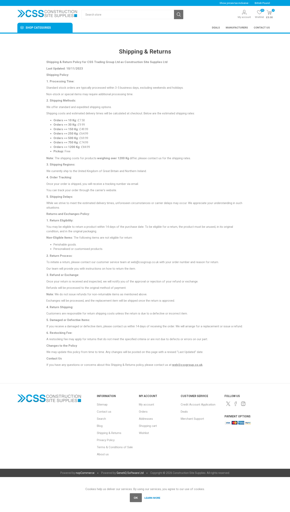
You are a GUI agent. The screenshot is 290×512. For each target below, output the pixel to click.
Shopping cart (148, 426)
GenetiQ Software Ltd (130, 472)
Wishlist (144, 433)
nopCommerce (85, 472)
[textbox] (127, 14)
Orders (143, 411)
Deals (184, 411)
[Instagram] (243, 404)
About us (103, 454)
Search (178, 14)
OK (136, 497)
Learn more (152, 497)
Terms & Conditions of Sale (115, 447)
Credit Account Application (198, 404)
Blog (100, 426)
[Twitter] (228, 404)
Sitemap (102, 404)
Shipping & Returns (109, 433)
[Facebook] (236, 404)
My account (244, 17)
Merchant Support (192, 419)
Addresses (146, 419)
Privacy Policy (106, 440)
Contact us (104, 411)
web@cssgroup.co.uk (187, 365)
